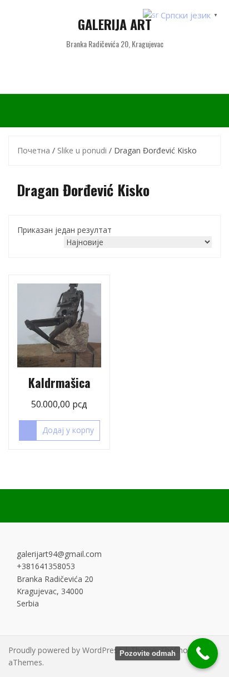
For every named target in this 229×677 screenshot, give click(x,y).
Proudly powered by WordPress (65, 650)
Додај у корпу (68, 430)
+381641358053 (46, 566)
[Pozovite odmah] (202, 653)
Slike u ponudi (82, 150)
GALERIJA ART (115, 24)
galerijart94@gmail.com (59, 554)
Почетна (33, 150)
